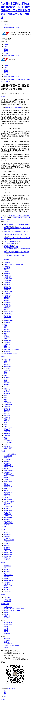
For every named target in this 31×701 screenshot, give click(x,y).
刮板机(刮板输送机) (9, 470)
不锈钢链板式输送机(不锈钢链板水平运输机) (15, 234)
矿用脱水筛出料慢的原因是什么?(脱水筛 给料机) (16, 252)
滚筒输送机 (7, 463)
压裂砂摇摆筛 (7, 295)
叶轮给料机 (7, 584)
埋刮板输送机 (7, 459)
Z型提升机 (6, 560)
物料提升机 (7, 536)
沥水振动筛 (7, 344)
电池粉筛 (6, 386)
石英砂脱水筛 (7, 402)
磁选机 (5, 395)
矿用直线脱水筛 (8, 404)
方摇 (5, 318)
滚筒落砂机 (7, 382)
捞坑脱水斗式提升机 (9, 540)
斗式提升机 (7, 558)
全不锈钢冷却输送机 (9, 501)
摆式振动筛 (7, 308)
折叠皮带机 (7, 488)
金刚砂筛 (6, 309)
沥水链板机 (7, 477)
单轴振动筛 (7, 392)
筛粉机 (5, 335)
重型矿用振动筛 (5, 356)
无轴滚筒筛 (7, 410)
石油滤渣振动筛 (8, 342)
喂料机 (5, 573)
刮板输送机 (7, 524)
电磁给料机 (7, 587)
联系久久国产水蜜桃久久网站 (11, 27)
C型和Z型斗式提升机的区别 (11, 241)
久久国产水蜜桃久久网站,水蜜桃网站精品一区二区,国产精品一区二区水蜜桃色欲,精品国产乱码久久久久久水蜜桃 (15, 10)
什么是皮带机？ (9, 243)
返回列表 (3, 96)
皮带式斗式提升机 (8, 575)
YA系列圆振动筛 (8, 440)
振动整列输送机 (8, 481)
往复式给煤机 (7, 591)
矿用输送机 (7, 479)
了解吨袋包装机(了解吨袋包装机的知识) (14, 255)
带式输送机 (7, 468)
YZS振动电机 (7, 599)
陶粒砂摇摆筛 (7, 277)
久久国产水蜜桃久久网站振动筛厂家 (15, 79)
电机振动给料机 (8, 585)
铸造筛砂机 (7, 368)
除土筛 (5, 372)
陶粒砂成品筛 (7, 366)
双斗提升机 (7, 547)
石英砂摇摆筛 (7, 302)
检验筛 (5, 324)
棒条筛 (5, 437)
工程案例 (6, 50)
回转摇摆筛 (7, 271)
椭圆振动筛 (7, 419)
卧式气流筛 (7, 329)
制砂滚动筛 (7, 370)
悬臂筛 (5, 422)
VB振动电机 (7, 597)
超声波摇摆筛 (7, 275)
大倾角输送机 (7, 465)
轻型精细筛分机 (5, 259)
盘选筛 (5, 373)
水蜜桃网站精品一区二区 (10, 353)
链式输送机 (7, 457)
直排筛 (5, 333)
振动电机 (3, 594)
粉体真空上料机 (8, 503)
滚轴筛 (5, 269)
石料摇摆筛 (7, 293)
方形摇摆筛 (7, 322)
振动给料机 (7, 589)
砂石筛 (5, 375)
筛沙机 (5, 424)
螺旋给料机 (7, 569)
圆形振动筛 (7, 351)
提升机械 (3, 529)
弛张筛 (5, 397)
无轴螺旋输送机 (8, 456)
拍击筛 (5, 327)
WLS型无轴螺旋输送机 (10, 454)
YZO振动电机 (7, 601)
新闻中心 (6, 48)
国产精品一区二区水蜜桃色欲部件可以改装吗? (16, 231)
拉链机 (5, 483)
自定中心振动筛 (8, 428)
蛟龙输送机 (7, 497)
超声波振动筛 (7, 340)
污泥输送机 (7, 472)
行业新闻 (5, 81)
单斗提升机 (7, 543)
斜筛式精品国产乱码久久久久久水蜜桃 (14, 608)
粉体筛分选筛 (7, 359)
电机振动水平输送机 (9, 476)
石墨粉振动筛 (7, 280)
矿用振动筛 (7, 417)
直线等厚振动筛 (8, 448)
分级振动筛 (7, 361)
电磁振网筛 (7, 421)
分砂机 (5, 363)
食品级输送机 (7, 490)
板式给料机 (7, 578)
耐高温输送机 (7, 514)
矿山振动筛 (7, 431)
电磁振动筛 (7, 384)
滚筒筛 (5, 439)
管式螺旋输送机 (8, 517)
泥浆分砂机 (7, 364)
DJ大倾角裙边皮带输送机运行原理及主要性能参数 (17, 248)
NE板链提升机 (7, 550)
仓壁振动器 (7, 616)
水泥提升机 (7, 545)
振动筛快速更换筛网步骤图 (11, 247)
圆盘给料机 (7, 576)
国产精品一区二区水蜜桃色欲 (13, 107)
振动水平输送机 (8, 506)
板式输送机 (7, 485)
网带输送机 (7, 461)
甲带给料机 (7, 582)
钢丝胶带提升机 (8, 552)
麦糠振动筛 (7, 347)
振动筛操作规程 (8, 245)
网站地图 (3, 699)
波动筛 (5, 399)
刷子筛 (5, 326)
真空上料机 (7, 618)
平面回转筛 (7, 331)
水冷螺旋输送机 (8, 486)
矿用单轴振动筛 (8, 435)
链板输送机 (7, 519)
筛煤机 (5, 426)
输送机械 (3, 451)
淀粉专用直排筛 (8, 291)
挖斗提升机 (7, 538)
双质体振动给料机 (8, 580)
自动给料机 (7, 571)
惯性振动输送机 (8, 512)
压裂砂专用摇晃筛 (8, 311)
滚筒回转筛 (7, 406)
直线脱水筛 (7, 413)
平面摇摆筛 (7, 273)
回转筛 (5, 346)
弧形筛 (5, 444)
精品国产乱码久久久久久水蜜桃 (12, 610)
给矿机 (5, 567)
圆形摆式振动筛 (8, 315)
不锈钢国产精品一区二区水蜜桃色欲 (13, 264)
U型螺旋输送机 (8, 515)
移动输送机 (7, 508)
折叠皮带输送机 (8, 510)
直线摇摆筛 (7, 304)
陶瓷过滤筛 (7, 286)
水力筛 (5, 379)
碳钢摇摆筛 (7, 300)
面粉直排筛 (7, 289)
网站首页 (6, 44)
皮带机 (5, 505)
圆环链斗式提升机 (8, 556)
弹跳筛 (5, 388)
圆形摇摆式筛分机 (8, 320)
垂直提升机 (7, 532)
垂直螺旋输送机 (8, 499)
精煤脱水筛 (7, 411)
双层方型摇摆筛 (8, 279)
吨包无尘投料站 (8, 607)
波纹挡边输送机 (8, 521)
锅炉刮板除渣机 (8, 474)
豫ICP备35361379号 (12, 688)
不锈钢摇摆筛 (7, 306)
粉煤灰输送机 (7, 495)
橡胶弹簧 (6, 612)
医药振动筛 (7, 262)
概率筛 (5, 381)
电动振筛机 (7, 266)
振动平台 (6, 614)
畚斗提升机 (7, 541)
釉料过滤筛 (7, 284)
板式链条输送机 (8, 492)
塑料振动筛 (7, 282)
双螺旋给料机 (7, 566)
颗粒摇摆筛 (7, 298)
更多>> (7, 221)
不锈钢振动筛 (7, 313)
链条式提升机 (7, 534)
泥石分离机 (7, 377)
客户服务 (6, 53)
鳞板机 (5, 526)
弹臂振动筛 (7, 390)
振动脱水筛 (7, 446)
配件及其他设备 (5, 604)
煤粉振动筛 (7, 433)
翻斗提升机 (7, 549)
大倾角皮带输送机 (8, 523)
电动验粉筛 (7, 268)
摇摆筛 (5, 338)
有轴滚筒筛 (7, 408)
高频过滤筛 (7, 337)
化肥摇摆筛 (7, 297)
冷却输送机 (7, 494)
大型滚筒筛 (7, 393)
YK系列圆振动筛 (8, 442)
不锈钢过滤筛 (7, 288)
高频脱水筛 (7, 415)
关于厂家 (6, 24)
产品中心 (6, 46)
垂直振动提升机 (8, 554)
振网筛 (5, 401)
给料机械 (3, 563)
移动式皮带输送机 (8, 466)
